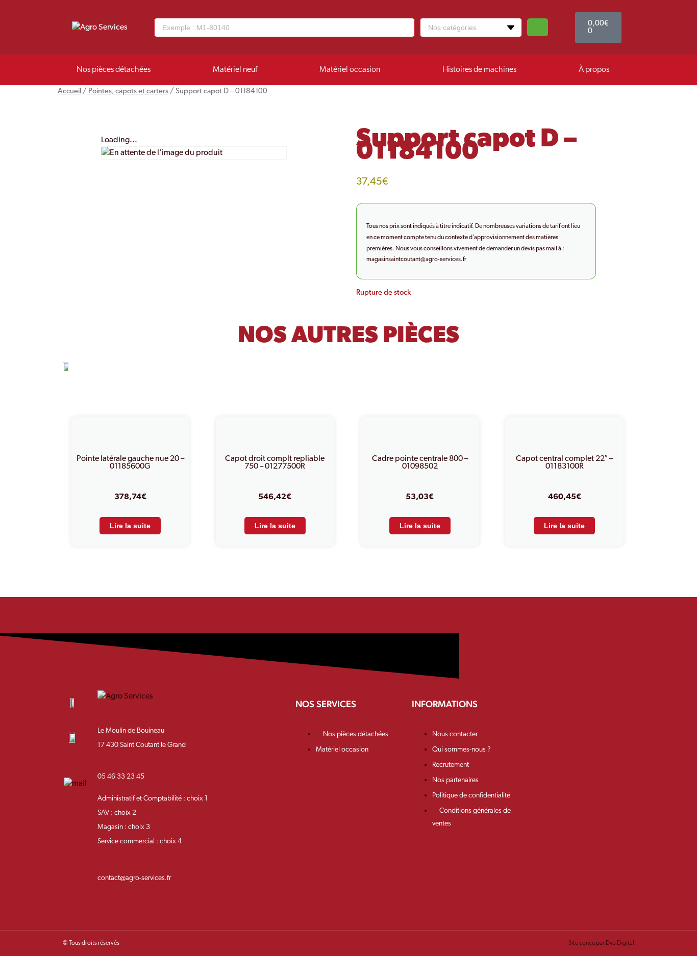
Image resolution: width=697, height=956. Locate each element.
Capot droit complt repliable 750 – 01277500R (275, 463)
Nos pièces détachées (114, 70)
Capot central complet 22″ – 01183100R (564, 463)
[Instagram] (575, 712)
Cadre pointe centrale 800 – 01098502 (420, 463)
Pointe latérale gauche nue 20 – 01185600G (130, 463)
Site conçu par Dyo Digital (601, 943)
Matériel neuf (235, 70)
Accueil (69, 91)
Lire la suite (130, 526)
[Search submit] (537, 27)
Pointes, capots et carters (128, 91)
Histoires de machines (479, 70)
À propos (594, 70)
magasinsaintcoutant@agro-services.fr (416, 259)
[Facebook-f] (542, 712)
